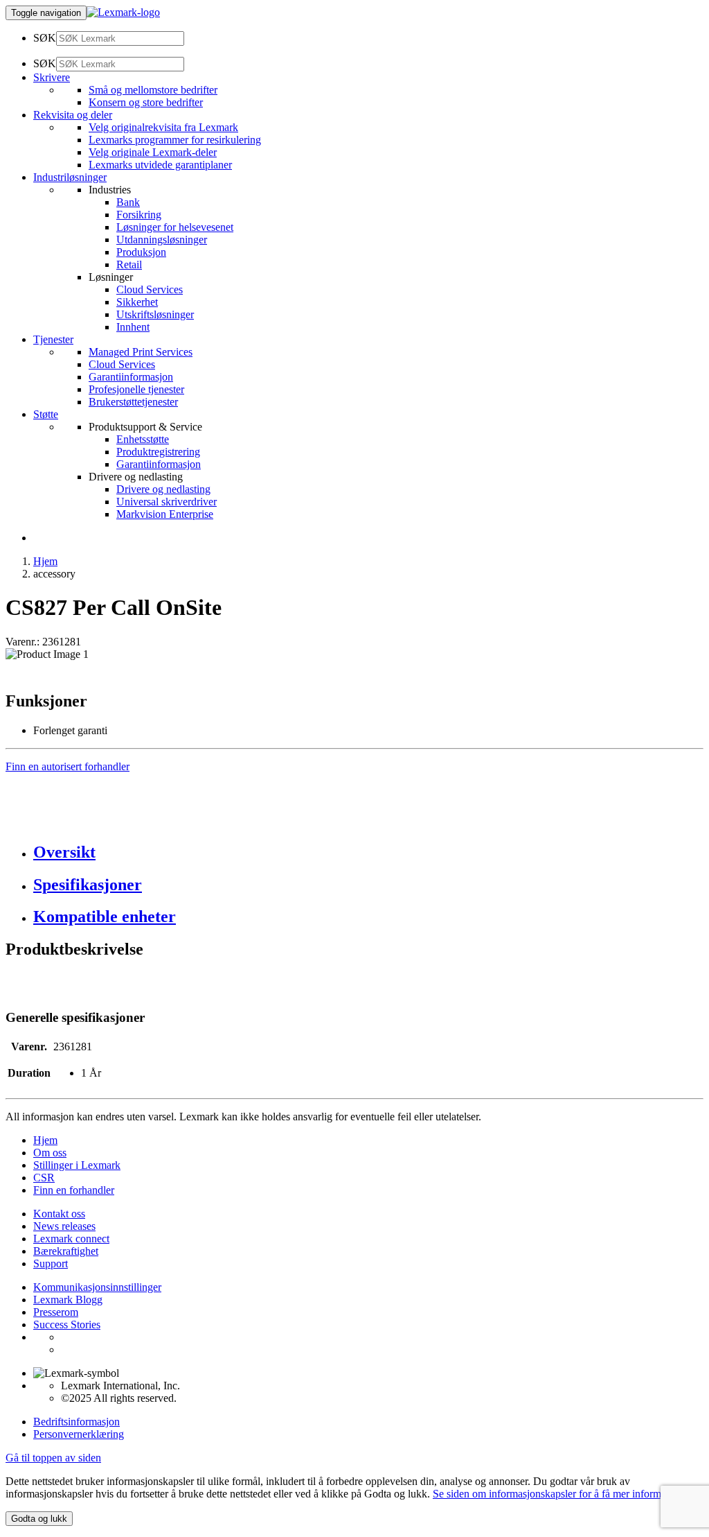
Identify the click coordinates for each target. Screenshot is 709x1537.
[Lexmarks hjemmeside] (123, 12)
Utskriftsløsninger (155, 314)
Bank (128, 202)
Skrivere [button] (51, 77)
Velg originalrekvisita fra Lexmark (163, 127)
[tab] (368, 852)
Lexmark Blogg (67, 1299)
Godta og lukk (39, 1518)
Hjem (45, 561)
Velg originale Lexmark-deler (153, 152)
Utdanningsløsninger (161, 239)
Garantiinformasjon (131, 377)
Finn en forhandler (73, 1190)
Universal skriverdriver (166, 501)
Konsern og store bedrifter (146, 102)
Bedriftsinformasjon (76, 1421)
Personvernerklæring (78, 1434)
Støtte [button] (45, 414)
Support (50, 1263)
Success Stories (66, 1324)
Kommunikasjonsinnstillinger (97, 1287)
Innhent (133, 327)
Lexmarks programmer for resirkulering (175, 140)
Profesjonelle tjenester (136, 389)
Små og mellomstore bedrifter (153, 90)
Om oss (49, 1152)
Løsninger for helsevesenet (174, 227)
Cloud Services (149, 289)
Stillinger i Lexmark (76, 1165)
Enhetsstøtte (142, 439)
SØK (44, 38)
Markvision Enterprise (164, 514)
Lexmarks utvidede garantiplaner (160, 165)
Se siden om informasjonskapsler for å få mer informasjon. (560, 1494)
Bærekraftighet (65, 1251)
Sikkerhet (137, 302)
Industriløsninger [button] (70, 177)
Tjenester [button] (53, 339)
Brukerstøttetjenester (133, 402)
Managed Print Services (140, 352)
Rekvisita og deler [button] (72, 115)
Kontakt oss (59, 1213)
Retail (129, 264)
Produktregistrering (158, 452)
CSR (44, 1177)
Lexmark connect (71, 1238)
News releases (64, 1226)
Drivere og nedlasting (163, 489)
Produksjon (141, 252)
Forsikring (138, 214)
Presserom (55, 1312)
